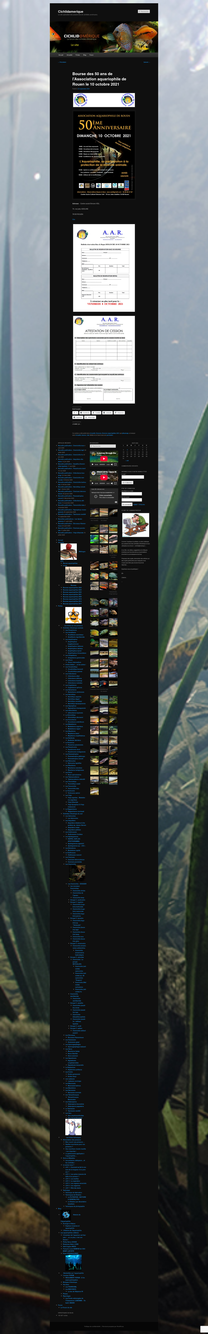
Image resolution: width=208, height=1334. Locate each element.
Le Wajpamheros (71, 809)
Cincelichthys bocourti (75, 669)
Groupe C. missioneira (77, 943)
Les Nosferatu (70, 738)
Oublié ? (135, 504)
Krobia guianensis (74, 1074)
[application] (104, 459)
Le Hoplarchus (70, 1067)
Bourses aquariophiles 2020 (72, 597)
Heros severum (73, 1056)
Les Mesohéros (70, 1088)
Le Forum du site (66, 1307)
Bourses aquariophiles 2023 (72, 590)
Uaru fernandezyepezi (75, 1118)
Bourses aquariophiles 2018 (72, 601)
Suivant (147, 62)
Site (73, 219)
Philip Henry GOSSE (70, 1242)
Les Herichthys (70, 694)
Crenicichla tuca (78, 936)
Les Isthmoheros (71, 710)
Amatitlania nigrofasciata (76, 637)
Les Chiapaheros (71, 655)
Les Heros (68, 1049)
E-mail (124, 474)
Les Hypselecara (70, 1058)
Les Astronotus (70, 816)
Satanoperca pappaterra (76, 1106)
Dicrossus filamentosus (76, 1037)
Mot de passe (125, 497)
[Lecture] (93, 464)
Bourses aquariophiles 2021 (110, 433)
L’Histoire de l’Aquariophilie (72, 1230)
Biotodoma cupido (74, 850)
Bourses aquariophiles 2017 (72, 604)
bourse (84, 435)
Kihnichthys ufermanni (75, 717)
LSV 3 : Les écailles (72, 1179)
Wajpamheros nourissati (76, 811)
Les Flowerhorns (71, 630)
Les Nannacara (70, 1090)
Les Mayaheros (70, 731)
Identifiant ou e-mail (127, 491)
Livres (65, 565)
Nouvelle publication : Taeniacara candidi (72, 514)
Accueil (61, 55)
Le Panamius (69, 742)
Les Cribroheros (70, 674)
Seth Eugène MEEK (69, 1246)
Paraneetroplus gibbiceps (76, 756)
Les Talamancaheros (72, 777)
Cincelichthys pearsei (75, 671)
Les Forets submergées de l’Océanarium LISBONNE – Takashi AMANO (75, 1300)
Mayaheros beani (73, 733)
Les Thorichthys (70, 781)
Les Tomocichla (70, 786)
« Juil (127, 460)
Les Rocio (68, 772)
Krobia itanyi (72, 1076)
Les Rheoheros (70, 765)
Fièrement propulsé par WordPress (113, 1326)
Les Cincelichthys (71, 667)
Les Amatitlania (70, 632)
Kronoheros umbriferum (76, 722)
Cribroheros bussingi (75, 681)
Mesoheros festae (74, 1051)
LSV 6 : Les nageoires (72, 1185)
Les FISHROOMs (71, 1287)
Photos (65, 1294)
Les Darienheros (70, 690)
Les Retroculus (70, 761)
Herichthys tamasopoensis (77, 703)
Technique (66, 1190)
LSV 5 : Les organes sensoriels (75, 1183)
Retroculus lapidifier (74, 763)
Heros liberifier (73, 1053)
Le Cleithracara (70, 853)
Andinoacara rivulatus (75, 834)
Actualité (69, 55)
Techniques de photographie (75, 1206)
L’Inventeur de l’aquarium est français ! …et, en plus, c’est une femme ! (74, 1237)
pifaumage (125, 433)
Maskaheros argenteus (75, 726)
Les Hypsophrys (70, 706)
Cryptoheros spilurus (75, 687)
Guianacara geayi (73, 1042)
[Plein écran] (115, 464)
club (88, 435)
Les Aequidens (70, 820)
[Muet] (112, 464)
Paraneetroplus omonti (75, 759)
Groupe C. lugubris (76, 902)
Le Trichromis (70, 791)
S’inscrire (142, 504)
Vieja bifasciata (73, 802)
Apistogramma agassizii (76, 843)
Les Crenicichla (70, 864)
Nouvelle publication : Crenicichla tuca (71, 445)
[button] (94, 516)
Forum (91, 55)
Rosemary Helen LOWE (71, 1244)
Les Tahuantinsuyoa (72, 1095)
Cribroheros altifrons (75, 678)
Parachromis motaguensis (76, 752)
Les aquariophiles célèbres (70, 1233)
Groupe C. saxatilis (76, 1003)
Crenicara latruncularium (76, 859)
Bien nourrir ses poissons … (75, 1142)
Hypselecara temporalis (76, 1065)
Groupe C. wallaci (76, 1028)
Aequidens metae (73, 827)
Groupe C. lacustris (76, 918)
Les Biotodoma (70, 848)
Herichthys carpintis (74, 697)
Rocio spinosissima (74, 775)
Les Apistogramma (71, 836)
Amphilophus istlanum (75, 646)
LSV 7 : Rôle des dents (73, 1188)
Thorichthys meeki (74, 784)
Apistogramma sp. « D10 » (76, 846)
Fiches (78, 55)
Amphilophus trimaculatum (77, 653)
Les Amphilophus (71, 639)
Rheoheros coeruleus (75, 768)
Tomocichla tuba (73, 788)
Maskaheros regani (74, 729)
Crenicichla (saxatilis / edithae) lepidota (79, 1021)
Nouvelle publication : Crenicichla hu (70, 455)
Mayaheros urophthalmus (76, 736)
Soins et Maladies (69, 1158)
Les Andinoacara (71, 832)
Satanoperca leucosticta (76, 1104)
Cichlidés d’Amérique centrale (73, 628)
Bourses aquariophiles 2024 (72, 587)
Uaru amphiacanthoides (76, 1115)
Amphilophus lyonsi (74, 651)
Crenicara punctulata (75, 862)
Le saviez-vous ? (68, 1165)
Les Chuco (69, 660)
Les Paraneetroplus (71, 754)
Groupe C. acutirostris (77, 900)
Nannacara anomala (74, 1092)
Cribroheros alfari (74, 676)
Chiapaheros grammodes (76, 658)
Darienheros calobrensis (76, 692)
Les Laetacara (70, 1079)
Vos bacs (66, 1284)
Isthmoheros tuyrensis (75, 713)
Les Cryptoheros (70, 685)
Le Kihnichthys (70, 715)
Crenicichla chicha (79, 891)
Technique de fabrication (73, 1192)
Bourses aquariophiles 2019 (72, 599)
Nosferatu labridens (74, 740)
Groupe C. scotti (75, 1026)
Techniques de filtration (73, 1195)
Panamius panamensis (75, 745)
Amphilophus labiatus (75, 648)
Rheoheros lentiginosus (76, 770)
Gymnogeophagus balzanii (77, 1047)
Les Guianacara (70, 1040)
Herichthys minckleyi (75, 701)
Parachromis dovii (74, 749)
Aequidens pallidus (74, 830)
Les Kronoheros (70, 720)
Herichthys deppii (74, 699)
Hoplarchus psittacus (75, 1070)
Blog (84, 55)
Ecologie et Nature (69, 1223)
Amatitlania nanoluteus (75, 635)
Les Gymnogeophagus (73, 1044)
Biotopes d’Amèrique (70, 1282)
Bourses (99, 433)
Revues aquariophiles (70, 563)
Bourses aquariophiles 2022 (72, 592)
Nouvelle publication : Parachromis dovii (72, 468)
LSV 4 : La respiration (72, 1181)
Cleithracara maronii (74, 855)
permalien (110, 435)
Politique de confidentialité (92, 1326)
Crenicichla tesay (78, 898)
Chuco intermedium (74, 662)
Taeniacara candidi (74, 1111)
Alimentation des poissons (72, 1140)
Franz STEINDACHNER (70, 1253)
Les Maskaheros (70, 724)
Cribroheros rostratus (75, 683)
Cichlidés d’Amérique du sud (72, 814)
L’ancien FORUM (68, 1275)
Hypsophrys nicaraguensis (77, 708)
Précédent (62, 62)
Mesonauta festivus (74, 1086)
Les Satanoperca (71, 1102)
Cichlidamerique (70, 11)
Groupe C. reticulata (77, 957)
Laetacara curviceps (74, 1081)
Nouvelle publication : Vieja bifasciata (70, 533)
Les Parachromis (71, 747)
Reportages (67, 1296)
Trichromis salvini (74, 793)
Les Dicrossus (70, 1035)
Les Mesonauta (70, 1083)
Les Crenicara (70, 857)
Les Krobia (69, 1072)
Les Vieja (68, 795)
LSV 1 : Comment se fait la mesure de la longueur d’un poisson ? (75, 1169)
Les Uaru (68, 1113)
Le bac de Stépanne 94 (75, 1291)
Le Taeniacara (70, 1108)
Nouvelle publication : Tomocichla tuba (71, 505)
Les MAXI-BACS (70, 1289)
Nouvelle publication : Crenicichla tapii (71, 450)
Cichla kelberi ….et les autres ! (75, 664)
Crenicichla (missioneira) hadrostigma (79, 952)
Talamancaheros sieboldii (76, 779)
